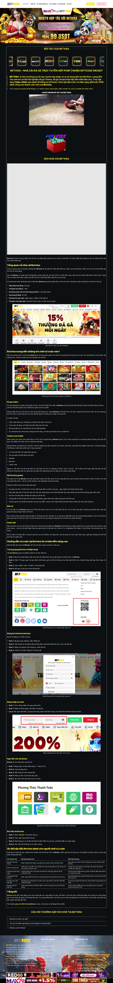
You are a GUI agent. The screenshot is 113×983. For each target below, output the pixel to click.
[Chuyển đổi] (8, 919)
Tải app (69, 4)
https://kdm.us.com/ (90, 949)
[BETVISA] (13, 4)
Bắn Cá (33, 4)
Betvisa (25, 4)
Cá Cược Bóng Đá (42, 4)
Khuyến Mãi (62, 4)
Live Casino (53, 4)
